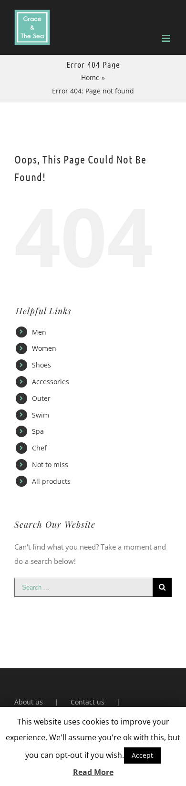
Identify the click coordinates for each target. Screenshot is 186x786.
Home (90, 77)
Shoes (41, 364)
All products (51, 481)
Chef (39, 447)
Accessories (50, 381)
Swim (40, 414)
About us (28, 701)
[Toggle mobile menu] (167, 38)
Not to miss (50, 464)
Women (44, 348)
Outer (41, 398)
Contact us (87, 701)
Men (39, 332)
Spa (38, 431)
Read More (93, 772)
